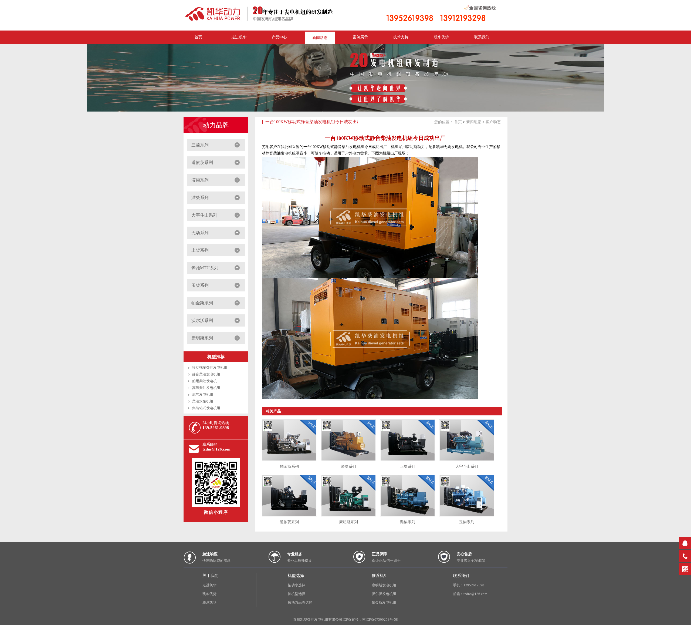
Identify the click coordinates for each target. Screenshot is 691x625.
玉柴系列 (200, 285)
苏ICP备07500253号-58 (380, 619)
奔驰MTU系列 (204, 268)
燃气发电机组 (202, 394)
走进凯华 (209, 585)
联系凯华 (209, 602)
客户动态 (493, 122)
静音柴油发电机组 (206, 374)
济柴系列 (200, 180)
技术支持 (400, 37)
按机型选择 (296, 594)
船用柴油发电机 (204, 381)
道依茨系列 (202, 162)
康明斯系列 (202, 338)
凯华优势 (441, 37)
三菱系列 (200, 145)
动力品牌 (216, 125)
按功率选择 (296, 585)
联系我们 (481, 37)
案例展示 (360, 37)
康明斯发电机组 (384, 585)
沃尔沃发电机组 (384, 594)
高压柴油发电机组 (206, 388)
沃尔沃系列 (202, 320)
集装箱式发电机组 (206, 408)
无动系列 (200, 232)
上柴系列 (200, 250)
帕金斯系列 (202, 303)
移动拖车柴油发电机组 (209, 367)
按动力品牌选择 (300, 602)
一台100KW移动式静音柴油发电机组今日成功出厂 (313, 121)
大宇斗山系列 (204, 215)
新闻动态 (319, 38)
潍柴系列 (200, 197)
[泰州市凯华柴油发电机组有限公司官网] (265, 21)
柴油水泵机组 (202, 401)
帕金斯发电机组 (384, 602)
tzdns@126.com (216, 449)
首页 (458, 122)
